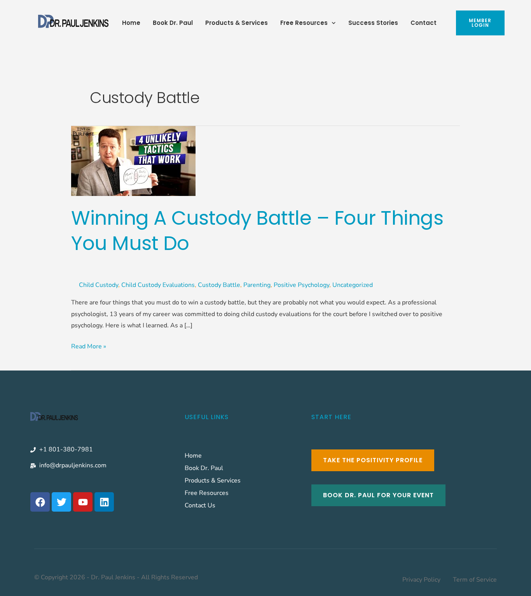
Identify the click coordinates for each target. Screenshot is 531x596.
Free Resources (304, 23)
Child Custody (98, 285)
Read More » (88, 346)
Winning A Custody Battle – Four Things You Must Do (257, 230)
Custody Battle (219, 285)
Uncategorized (352, 285)
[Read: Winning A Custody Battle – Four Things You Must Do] (133, 160)
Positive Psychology (301, 285)
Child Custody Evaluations (158, 285)
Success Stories (373, 23)
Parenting (257, 285)
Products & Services (236, 23)
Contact (423, 23)
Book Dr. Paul (173, 23)
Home (131, 23)
